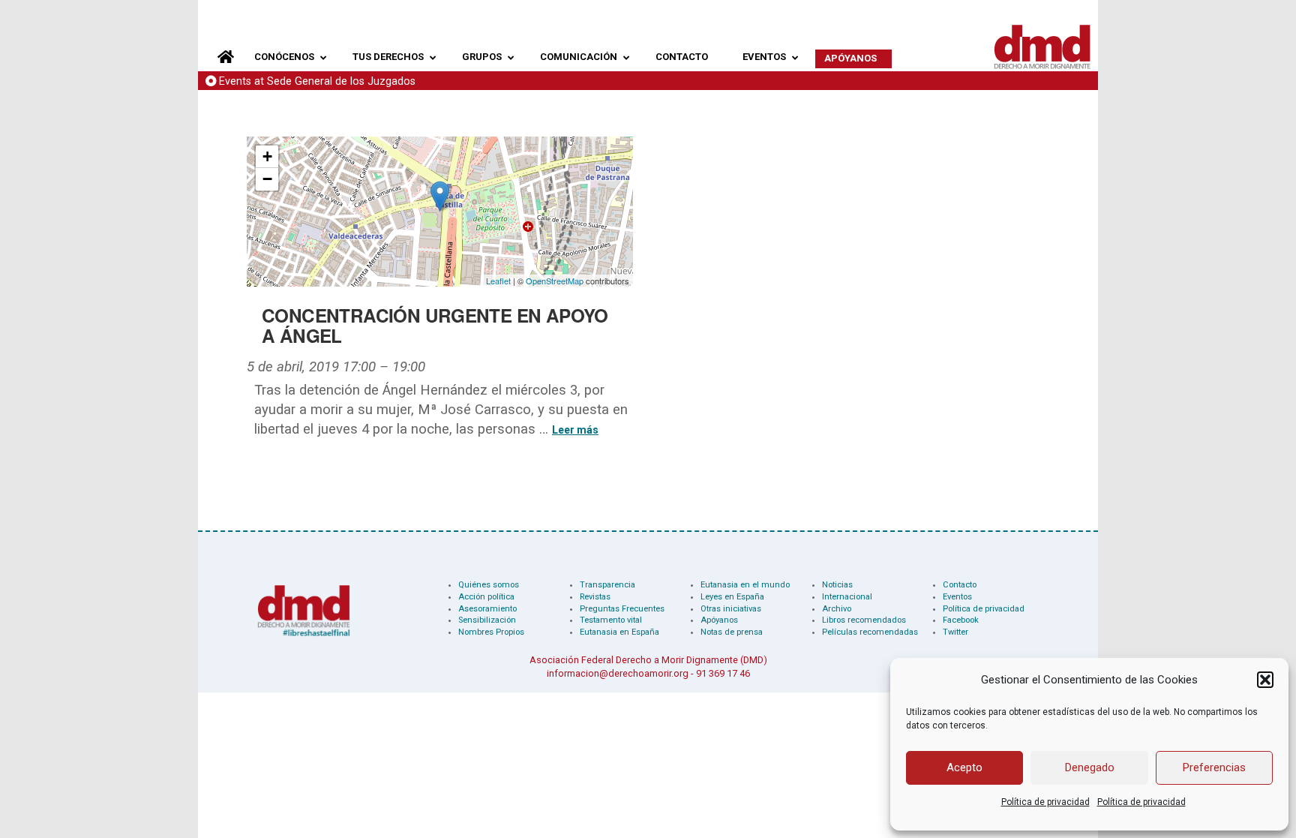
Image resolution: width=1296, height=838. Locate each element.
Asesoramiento (487, 609)
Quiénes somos (488, 585)
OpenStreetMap (555, 281)
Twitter (955, 632)
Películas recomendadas (870, 632)
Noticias (837, 585)
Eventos (957, 597)
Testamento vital (611, 620)
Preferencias (1214, 767)
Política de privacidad (1045, 802)
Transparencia (607, 585)
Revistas (595, 597)
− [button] (267, 179)
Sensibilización (487, 620)
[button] (1265, 679)
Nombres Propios (491, 632)
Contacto (959, 585)
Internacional (847, 597)
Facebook (961, 620)
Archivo (836, 609)
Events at (317, 81)
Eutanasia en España (619, 632)
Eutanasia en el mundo (745, 585)
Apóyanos (719, 620)
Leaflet (498, 281)
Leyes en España (732, 597)
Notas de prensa (731, 632)
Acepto (964, 767)
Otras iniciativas (730, 609)
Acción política (486, 597)
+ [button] (267, 156)
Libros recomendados (864, 620)
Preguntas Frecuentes (622, 609)
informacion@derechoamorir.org (617, 673)
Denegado (1089, 767)
